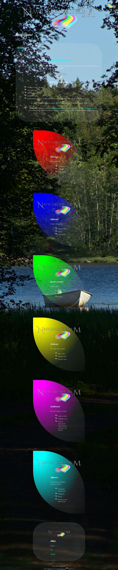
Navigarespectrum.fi (24, 34)
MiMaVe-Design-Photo (89, 108)
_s (73, 569)
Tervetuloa (20, 47)
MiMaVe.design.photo (61, 569)
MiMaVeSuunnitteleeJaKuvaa (57, 108)
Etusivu (52, 545)
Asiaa (51, 550)
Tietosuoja (52, 554)
